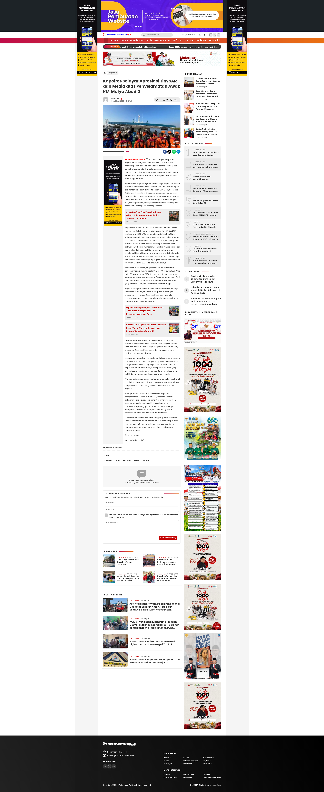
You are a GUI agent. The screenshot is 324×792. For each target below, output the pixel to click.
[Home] (106, 40)
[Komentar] (163, 99)
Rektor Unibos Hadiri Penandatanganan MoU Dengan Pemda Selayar (207, 132)
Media (136, 460)
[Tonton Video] (204, 35)
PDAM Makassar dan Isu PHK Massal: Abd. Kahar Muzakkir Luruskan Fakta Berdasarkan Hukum (206, 165)
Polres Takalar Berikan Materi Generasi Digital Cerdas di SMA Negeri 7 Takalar (152, 643)
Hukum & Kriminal (162, 40)
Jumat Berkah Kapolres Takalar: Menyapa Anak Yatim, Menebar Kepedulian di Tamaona (128, 578)
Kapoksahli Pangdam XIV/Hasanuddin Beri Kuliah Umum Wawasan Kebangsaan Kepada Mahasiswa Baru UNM (146, 328)
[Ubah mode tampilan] (199, 35)
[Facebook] (210, 35)
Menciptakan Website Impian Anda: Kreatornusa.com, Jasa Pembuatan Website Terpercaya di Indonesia (206, 301)
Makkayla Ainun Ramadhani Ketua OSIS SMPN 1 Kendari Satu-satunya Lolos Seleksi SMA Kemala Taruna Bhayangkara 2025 (205, 214)
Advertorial (214, 40)
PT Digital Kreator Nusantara (208, 785)
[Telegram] (178, 152)
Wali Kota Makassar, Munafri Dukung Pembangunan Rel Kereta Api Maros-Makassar (204, 177)
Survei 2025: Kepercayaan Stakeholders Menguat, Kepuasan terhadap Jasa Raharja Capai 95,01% (206, 47)
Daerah (124, 40)
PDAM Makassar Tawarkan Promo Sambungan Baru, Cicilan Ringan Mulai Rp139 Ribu (205, 262)
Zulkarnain (114, 98)
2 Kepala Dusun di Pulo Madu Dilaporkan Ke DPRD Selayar (206, 237)
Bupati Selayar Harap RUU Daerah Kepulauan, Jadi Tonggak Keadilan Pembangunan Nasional (208, 107)
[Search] (143, 34)
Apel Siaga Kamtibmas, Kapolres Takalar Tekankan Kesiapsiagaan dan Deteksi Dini (128, 562)
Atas (118, 460)
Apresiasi (108, 460)
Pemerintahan (137, 40)
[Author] (105, 99)
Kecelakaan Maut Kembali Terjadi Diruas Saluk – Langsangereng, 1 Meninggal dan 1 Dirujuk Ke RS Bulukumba (206, 250)
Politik (149, 40)
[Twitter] (214, 35)
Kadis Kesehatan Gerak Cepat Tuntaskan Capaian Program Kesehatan (208, 81)
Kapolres (127, 460)
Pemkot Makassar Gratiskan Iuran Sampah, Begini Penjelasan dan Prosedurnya (206, 153)
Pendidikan (201, 40)
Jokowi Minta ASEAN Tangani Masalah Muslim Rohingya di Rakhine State (205, 290)
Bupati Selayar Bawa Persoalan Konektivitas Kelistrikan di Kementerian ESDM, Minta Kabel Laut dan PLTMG (208, 96)
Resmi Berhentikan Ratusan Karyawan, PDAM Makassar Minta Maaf (205, 189)
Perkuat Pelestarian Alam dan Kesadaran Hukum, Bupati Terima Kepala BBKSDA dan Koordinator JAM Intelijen (207, 121)
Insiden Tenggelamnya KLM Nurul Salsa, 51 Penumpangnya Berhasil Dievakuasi (205, 202)
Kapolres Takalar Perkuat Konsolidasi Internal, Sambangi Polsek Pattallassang (167, 562)
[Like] (156, 99)
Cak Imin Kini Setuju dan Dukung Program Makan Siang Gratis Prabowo (203, 279)
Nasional (114, 40)
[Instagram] (218, 35)
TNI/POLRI (177, 40)
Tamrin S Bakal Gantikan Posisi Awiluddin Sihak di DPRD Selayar (204, 226)
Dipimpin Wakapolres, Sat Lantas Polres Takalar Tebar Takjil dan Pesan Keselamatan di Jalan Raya (145, 310)
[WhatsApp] (174, 152)
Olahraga (189, 40)
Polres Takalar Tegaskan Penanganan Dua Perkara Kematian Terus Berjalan (154, 661)
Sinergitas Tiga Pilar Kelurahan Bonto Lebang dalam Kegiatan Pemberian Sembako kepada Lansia (143, 215)
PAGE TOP (314, 765)
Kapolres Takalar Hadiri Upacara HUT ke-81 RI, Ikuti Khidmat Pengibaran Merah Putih (168, 578)
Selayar (146, 460)
